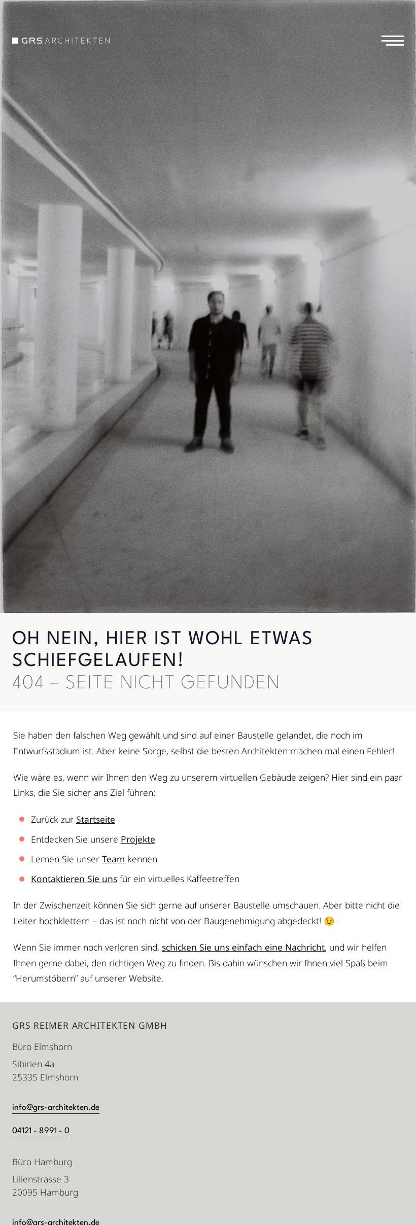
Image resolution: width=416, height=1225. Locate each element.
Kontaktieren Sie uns (74, 878)
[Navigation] (393, 41)
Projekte (138, 839)
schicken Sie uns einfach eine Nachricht (243, 947)
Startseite (95, 819)
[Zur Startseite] (61, 41)
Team (113, 859)
